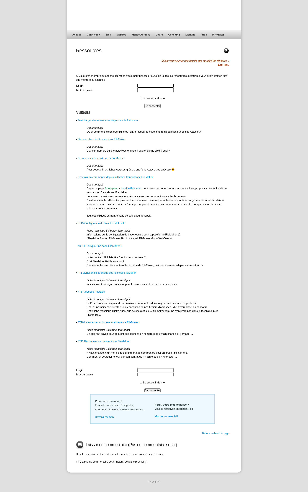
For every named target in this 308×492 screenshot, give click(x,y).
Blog (108, 34)
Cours (159, 34)
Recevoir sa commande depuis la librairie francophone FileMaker (115, 177)
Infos (204, 34)
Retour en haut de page (215, 433)
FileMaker (218, 34)
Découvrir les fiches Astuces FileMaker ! (101, 158)
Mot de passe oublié (166, 416)
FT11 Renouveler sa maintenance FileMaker (103, 341)
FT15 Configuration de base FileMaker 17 (101, 223)
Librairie (190, 34)
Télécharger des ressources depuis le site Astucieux (108, 120)
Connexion (93, 34)
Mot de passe (84, 90)
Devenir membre (105, 416)
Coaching (174, 34)
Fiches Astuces (141, 34)
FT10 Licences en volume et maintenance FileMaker (108, 322)
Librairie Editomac (130, 188)
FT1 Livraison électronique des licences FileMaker (107, 272)
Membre (121, 34)
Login (79, 85)
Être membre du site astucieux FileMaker (101, 139)
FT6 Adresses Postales (91, 291)
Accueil (76, 34)
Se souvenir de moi (153, 98)
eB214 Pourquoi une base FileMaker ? (100, 245)
